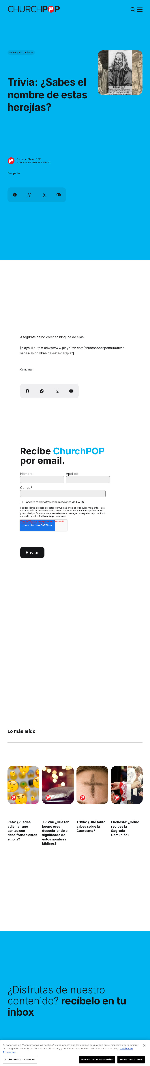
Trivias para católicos (21, 52)
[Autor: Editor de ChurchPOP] (11, 161)
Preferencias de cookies (20, 1059)
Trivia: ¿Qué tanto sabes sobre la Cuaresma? (90, 826)
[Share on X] (44, 194)
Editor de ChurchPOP (29, 159)
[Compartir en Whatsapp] (29, 194)
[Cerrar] (144, 1045)
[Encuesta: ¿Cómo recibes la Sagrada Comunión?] (127, 785)
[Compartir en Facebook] (15, 194)
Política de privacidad (52, 516)
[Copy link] (58, 194)
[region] (75, 1053)
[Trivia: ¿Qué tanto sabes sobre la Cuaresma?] (92, 785)
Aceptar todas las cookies (97, 1059)
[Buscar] (133, 9)
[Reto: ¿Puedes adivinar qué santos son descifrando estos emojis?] (23, 785)
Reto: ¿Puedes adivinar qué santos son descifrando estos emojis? (22, 830)
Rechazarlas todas (131, 1059)
